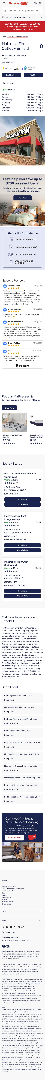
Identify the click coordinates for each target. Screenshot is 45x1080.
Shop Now (9, 408)
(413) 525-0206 (11, 536)
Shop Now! (28, 29)
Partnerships (6, 897)
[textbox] (25, 10)
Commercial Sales (8, 891)
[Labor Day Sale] (22, 225)
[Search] (4, 10)
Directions (22, 499)
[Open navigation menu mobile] (4, 3)
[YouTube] (11, 926)
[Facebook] (7, 926)
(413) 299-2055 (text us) (15, 539)
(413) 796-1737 (10, 582)
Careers (4, 895)
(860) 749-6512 (8, 62)
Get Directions (11, 75)
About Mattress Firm (9, 886)
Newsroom (5, 899)
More (3, 1007)
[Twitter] (3, 926)
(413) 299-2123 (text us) (14, 585)
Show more (6, 904)
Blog (3, 893)
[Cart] (40, 3)
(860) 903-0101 (11, 494)
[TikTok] (22, 926)
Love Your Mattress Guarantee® (13, 888)
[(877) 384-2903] (35, 3)
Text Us (33, 75)
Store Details (22, 504)
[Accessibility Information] (6, 946)
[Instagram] (14, 926)
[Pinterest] (18, 926)
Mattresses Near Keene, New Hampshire (22, 778)
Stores (4, 37)
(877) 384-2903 (8, 932)
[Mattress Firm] (18, 4)
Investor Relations (8, 902)
